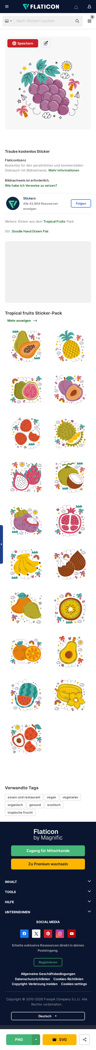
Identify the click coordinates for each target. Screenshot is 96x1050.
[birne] (70, 652)
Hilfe (9, 902)
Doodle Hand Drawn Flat (30, 231)
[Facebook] (24, 933)
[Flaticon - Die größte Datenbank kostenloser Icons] (41, 6)
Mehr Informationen (63, 170)
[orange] (26, 652)
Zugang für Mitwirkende (48, 850)
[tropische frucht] (26, 346)
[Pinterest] (48, 933)
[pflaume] (70, 390)
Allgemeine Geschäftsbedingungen (48, 974)
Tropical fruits (54, 221)
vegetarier (70, 797)
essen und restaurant (24, 797)
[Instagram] (60, 933)
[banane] (26, 564)
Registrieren (48, 962)
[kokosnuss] (70, 477)
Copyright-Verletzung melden (35, 984)
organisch (15, 805)
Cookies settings (74, 984)
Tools (10, 892)
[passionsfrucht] (26, 477)
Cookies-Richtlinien (68, 979)
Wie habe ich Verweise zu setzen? (31, 185)
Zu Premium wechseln (48, 864)
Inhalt (11, 882)
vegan (51, 797)
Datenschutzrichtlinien (32, 979)
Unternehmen (17, 912)
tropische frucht (20, 812)
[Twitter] (36, 933)
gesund (35, 805)
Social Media (48, 922)
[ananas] (70, 346)
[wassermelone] (26, 695)
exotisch (54, 805)
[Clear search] (66, 21)
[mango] (26, 608)
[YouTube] (71, 933)
